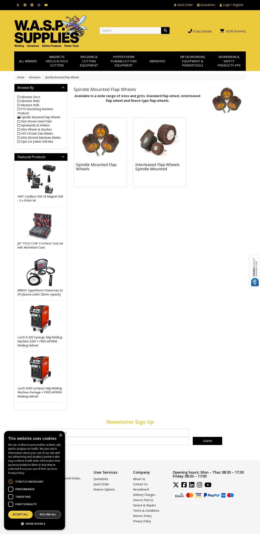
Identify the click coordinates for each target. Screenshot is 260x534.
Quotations (207, 5)
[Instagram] (38, 5)
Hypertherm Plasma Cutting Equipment (124, 61)
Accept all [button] (20, 514)
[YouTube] (46, 5)
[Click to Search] (165, 30)
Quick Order (184, 5)
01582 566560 (202, 31)
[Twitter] (18, 5)
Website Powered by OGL (187, 503)
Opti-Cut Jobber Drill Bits (36, 141)
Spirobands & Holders (35, 125)
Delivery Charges (144, 495)
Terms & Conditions (146, 510)
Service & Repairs (144, 505)
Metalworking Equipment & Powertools (192, 61)
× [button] (60, 435)
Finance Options (104, 489)
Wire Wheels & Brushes (36, 129)
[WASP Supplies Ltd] (50, 31)
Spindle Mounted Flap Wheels (62, 77)
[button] (34, 523)
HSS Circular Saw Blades (36, 133)
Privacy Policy (142, 521)
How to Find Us (143, 500)
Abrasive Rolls (29, 105)
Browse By (25, 87)
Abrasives (157, 61)
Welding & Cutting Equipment (89, 61)
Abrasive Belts (30, 101)
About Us (139, 479)
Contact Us (140, 484)
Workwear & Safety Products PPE (229, 61)
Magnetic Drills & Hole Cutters (57, 61)
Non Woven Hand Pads (36, 121)
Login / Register (233, 5)
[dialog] (34, 480)
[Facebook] (25, 5)
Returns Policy (142, 516)
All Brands (28, 61)
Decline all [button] (48, 514)
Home (20, 77)
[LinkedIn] (31, 5)
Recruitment (141, 489)
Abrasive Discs (30, 97)
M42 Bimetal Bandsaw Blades (40, 137)
